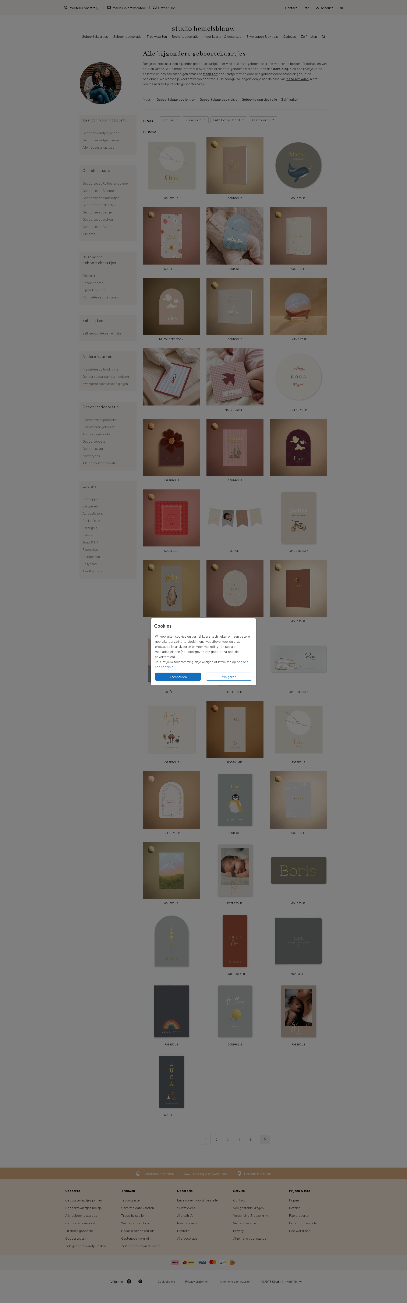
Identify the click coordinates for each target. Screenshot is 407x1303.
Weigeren (229, 676)
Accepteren (178, 676)
